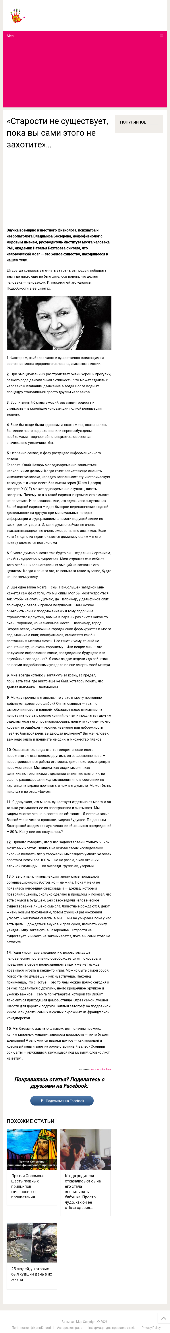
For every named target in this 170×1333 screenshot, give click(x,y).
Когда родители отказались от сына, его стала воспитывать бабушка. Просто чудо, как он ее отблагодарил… (83, 1191)
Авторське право (69, 1327)
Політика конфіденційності (31, 1327)
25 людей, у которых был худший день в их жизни (31, 1274)
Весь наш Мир (72, 1321)
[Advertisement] (84, 74)
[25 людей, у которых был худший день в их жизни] (32, 1242)
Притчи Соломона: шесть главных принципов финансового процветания (28, 1186)
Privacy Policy (151, 1327)
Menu (11, 36)
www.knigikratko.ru (101, 1069)
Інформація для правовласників (112, 1327)
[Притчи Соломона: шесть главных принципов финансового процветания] (32, 1149)
